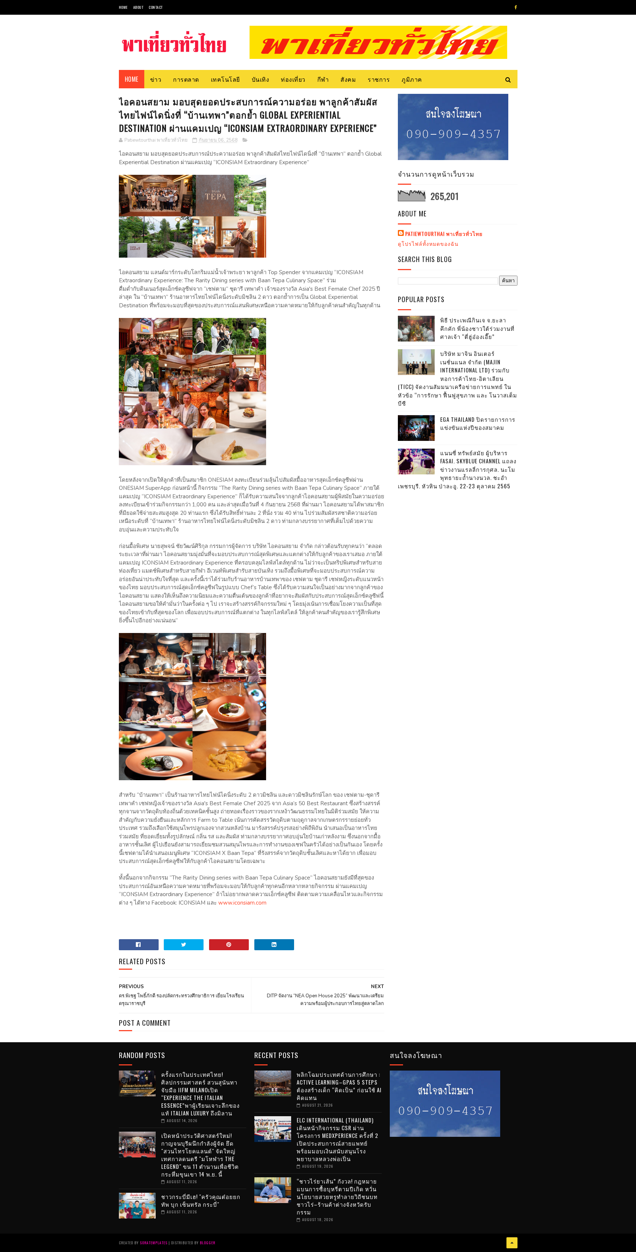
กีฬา (323, 79)
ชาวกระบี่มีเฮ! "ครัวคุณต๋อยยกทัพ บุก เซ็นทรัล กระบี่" (200, 1200)
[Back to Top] (511, 1242)
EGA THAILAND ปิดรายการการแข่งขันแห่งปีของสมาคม (477, 423)
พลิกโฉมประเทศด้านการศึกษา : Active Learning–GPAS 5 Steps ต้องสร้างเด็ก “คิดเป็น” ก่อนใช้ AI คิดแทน (339, 1085)
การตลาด (186, 79)
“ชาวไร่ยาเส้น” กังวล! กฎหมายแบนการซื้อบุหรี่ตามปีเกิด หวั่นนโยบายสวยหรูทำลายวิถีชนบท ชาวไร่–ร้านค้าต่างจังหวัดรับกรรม (337, 1196)
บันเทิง (260, 79)
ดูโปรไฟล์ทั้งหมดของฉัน (428, 243)
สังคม (348, 79)
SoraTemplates (153, 1242)
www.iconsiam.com (242, 902)
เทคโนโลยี (225, 79)
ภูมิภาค (412, 79)
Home (123, 7)
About (138, 7)
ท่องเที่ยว (293, 79)
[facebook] (516, 7)
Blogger (207, 1242)
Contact (156, 7)
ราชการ (379, 79)
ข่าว (156, 79)
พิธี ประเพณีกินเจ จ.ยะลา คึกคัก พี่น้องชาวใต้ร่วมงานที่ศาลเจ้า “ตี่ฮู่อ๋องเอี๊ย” (477, 328)
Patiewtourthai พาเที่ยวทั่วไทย (444, 233)
